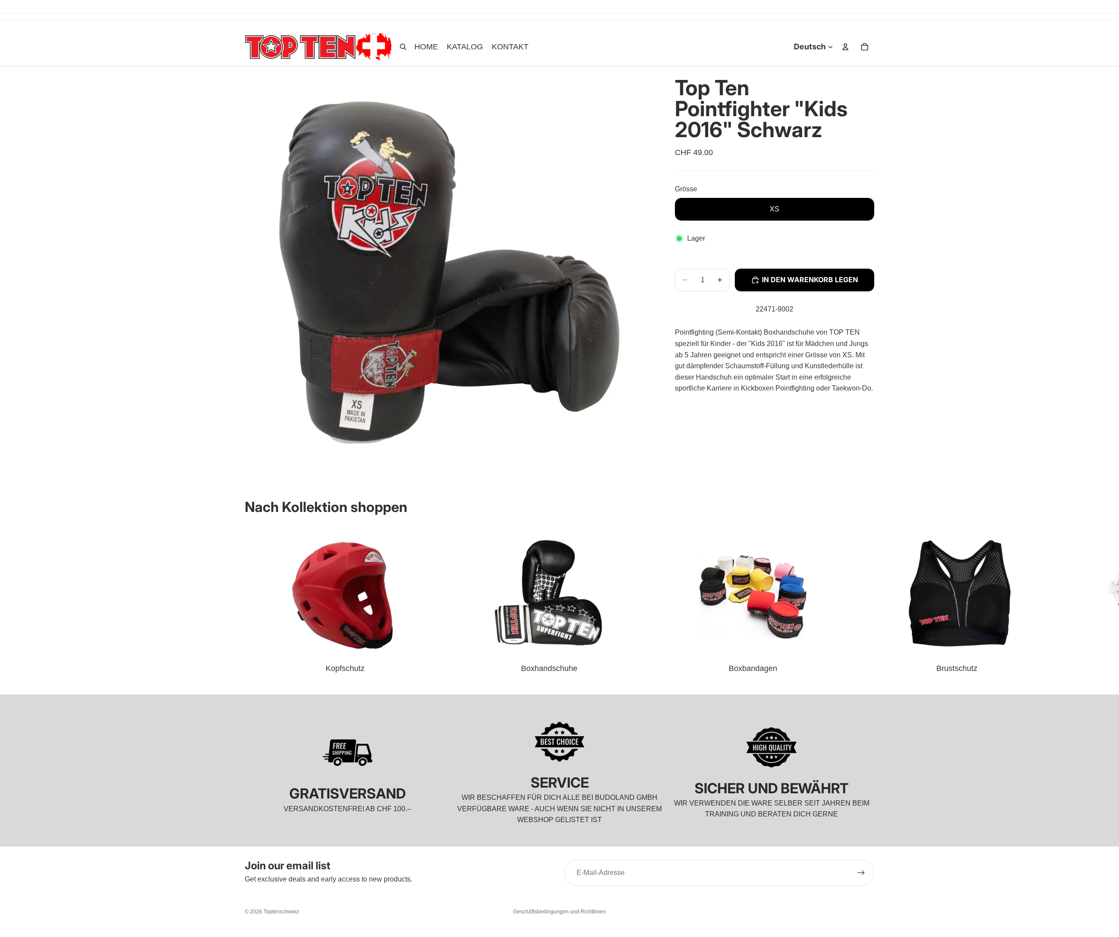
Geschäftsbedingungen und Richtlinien (559, 912)
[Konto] (845, 46)
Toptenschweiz (281, 912)
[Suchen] (403, 46)
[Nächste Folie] (864, 600)
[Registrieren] (861, 873)
